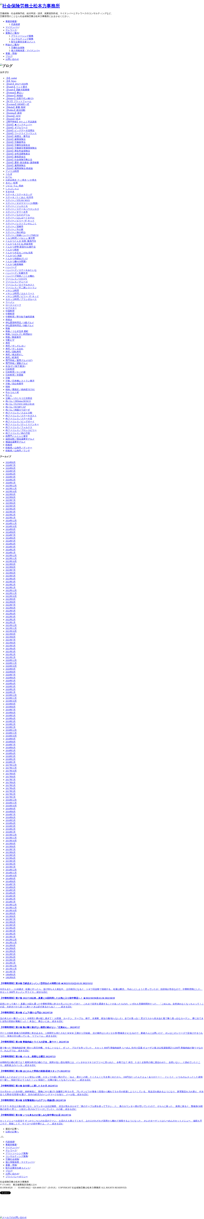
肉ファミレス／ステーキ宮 (19, 418)
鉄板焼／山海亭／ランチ (18, 450)
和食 (8, 328)
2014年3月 (11, 896)
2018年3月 (11, 756)
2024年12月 (11, 520)
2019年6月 (11, 712)
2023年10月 (11, 561)
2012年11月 (11, 942)
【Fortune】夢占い (14, 92)
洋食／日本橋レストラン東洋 (20, 381)
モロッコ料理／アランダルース (21, 299)
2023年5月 (11, 576)
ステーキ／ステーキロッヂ (19, 194)
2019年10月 (11, 701)
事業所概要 (11, 21)
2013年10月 (11, 910)
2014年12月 (11, 870)
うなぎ (9, 174)
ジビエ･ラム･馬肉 (14, 186)
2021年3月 (11, 651)
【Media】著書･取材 (16, 107)
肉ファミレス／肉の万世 (18, 433)
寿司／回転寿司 (13, 351)
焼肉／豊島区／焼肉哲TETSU (20, 389)
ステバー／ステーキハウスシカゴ (22, 209)
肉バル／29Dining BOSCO (18, 401)
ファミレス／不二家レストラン (21, 287)
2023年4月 (11, 579)
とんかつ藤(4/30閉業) (16, 261)
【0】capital (11, 78)
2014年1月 (11, 902)
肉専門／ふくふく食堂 (17, 436)
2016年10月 (11, 806)
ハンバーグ (11, 267)
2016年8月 (11, 811)
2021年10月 (11, 631)
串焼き (9, 319)
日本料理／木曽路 (14, 375)
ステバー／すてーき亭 (17, 212)
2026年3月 (11, 477)
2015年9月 (11, 843)
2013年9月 (11, 913)
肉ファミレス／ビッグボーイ (20, 421)
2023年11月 (11, 558)
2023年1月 (11, 587)
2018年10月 (11, 736)
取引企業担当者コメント (23, 42)
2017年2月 (11, 794)
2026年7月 (11, 465)
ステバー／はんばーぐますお (20, 218)
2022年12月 (11, 590)
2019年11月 (11, 698)
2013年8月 (11, 916)
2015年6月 (11, 852)
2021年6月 (11, 643)
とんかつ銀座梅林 (14, 264)
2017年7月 (11, 779)
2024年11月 (11, 523)
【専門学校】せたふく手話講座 (21, 122)
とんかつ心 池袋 (14, 255)
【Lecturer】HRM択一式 (17, 104)
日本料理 (10, 369)
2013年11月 (11, 907)
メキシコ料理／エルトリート (20, 293)
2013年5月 (11, 925)
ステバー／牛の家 (14, 229)
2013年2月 (11, 934)
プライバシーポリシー (17, 1176)
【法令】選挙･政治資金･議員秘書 (22, 162)
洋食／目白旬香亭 (14, 383)
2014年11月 (11, 873)
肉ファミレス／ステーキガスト (21, 416)
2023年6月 (11, 573)
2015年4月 (11, 858)
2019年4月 (11, 718)
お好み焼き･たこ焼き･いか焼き (21, 180)
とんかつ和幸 (12, 250)
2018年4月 (11, 753)
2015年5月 (11, 855)
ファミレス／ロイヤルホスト (20, 285)
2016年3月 (11, 826)
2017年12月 (11, 765)
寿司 (8, 343)
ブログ (9, 56)
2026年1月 (11, 483)
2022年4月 (11, 614)
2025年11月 (11, 488)
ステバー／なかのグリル (18, 215)
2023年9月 (11, 564)
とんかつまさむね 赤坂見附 (19, 244)
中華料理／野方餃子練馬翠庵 (20, 317)
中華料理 (10, 314)
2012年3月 (11, 960)
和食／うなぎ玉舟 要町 (17, 331)
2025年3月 (11, 512)
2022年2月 (11, 619)
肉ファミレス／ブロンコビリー (21, 430)
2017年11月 (11, 768)
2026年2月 (11, 480)
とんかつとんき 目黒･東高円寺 (21, 241)
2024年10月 (11, 526)
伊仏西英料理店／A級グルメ (20, 322)
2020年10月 (11, 666)
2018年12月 (11, 730)
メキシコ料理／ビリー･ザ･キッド (22, 296)
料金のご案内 (12, 45)
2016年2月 (11, 829)
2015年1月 (11, 867)
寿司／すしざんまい (16, 346)
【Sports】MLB (13, 119)
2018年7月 (11, 745)
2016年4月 (11, 823)
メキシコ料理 (12, 290)
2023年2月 (11, 584)
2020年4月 (11, 683)
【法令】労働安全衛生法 (18, 145)
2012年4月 (11, 957)
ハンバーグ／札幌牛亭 (17, 273)
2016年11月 (11, 803)
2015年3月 (11, 861)
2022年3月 (11, 616)
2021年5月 (11, 646)
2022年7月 (11, 605)
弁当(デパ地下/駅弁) (15, 366)
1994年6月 (11, 974)
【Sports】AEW (13, 116)
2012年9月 (11, 945)
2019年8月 (11, 707)
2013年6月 (11, 922)
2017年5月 (11, 785)
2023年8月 (11, 567)
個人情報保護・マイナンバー (25, 50)
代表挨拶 (15, 24)
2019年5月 (11, 715)
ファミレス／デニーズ (17, 282)
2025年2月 (11, 515)
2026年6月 (11, 468)
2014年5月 (11, 890)
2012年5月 (11, 954)
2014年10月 (11, 875)
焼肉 (8, 386)
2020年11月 (11, 663)
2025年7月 (11, 500)
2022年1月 (11, 622)
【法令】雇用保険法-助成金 (19, 168)
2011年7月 (11, 972)
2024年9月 (11, 529)
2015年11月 (11, 838)
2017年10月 (11, 771)
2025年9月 (11, 494)
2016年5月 (11, 820)
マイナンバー (12, 27)
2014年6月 (11, 887)
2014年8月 (11, 881)
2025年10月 (11, 491)
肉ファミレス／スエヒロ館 (19, 413)
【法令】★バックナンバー (19, 124)
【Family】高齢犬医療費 (17, 90)
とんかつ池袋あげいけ (17, 258)
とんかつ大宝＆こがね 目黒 (19, 253)
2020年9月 (11, 669)
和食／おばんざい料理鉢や (19, 334)
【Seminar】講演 (14, 113)
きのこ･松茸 (12, 183)
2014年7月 (11, 884)
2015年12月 (11, 835)
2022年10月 (11, 596)
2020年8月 (11, 672)
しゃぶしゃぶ (12, 189)
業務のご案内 (12, 33)
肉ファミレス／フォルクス (19, 427)
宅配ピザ (10, 340)
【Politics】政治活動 (15, 110)
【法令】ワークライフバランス (21, 133)
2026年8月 (11, 462)
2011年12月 (11, 966)
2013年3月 (11, 931)
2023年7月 (11, 570)
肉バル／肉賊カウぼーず (18, 410)
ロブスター (11, 308)
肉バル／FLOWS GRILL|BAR (20, 404)
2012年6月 (11, 951)
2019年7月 (11, 710)
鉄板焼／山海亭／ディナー (19, 448)
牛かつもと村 (12, 392)
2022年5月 (11, 611)
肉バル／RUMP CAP (16, 407)
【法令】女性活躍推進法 (18, 154)
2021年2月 (11, 654)
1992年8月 (11, 977)
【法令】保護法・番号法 (18, 136)
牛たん (9, 395)
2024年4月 (11, 544)
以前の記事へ (12, 1132)
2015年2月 (11, 864)
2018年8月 (11, 742)
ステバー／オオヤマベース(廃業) (22, 203)
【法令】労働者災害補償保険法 (21, 148)
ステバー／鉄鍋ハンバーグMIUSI (22, 235)
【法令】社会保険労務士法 (19, 159)
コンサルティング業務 (22, 39)
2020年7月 (11, 675)
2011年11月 (11, 969)
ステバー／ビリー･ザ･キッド (20, 221)
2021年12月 (11, 625)
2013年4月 (11, 928)
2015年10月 (11, 841)
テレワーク (11, 30)
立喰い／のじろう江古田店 (19, 398)
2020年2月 (11, 689)
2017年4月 (11, 788)
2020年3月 (11, 686)
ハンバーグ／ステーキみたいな (21, 270)
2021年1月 (11, 657)
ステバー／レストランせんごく (21, 223)
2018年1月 (11, 762)
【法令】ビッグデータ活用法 (20, 130)
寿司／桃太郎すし (14, 354)
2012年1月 (11, 963)
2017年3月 (11, 791)
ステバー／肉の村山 (16, 232)
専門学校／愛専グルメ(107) (19, 360)
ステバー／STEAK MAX (18, 200)
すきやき (10, 191)
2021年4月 (11, 648)
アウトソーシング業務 (22, 36)
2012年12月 (11, 940)
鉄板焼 (9, 445)
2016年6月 (11, 817)
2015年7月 (11, 849)
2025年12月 (11, 485)
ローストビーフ (13, 305)
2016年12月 (11, 800)
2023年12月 (11, 555)
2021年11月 (11, 628)
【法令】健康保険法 (16, 139)
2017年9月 (11, 774)
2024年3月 (11, 547)
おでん (9, 177)
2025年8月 (11, 497)
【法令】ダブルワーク (17, 127)
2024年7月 (11, 535)
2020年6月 (11, 678)
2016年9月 (11, 809)
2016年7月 (11, 814)
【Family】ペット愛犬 (16, 87)
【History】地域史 (14, 95)
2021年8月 (11, 637)
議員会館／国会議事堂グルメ (20, 439)
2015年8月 (11, 846)
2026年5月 (11, 471)
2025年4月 (11, 509)
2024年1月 (11, 552)
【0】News (11, 81)
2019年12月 (11, 695)
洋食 (8, 378)
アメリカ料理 (12, 171)
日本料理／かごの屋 (16, 372)
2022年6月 (11, 608)
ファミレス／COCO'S (16, 279)
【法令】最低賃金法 (16, 156)
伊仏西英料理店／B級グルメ (20, 325)
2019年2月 (11, 724)
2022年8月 (11, 602)
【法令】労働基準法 (16, 142)
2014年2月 (11, 899)
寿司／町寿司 (12, 357)
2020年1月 (11, 692)
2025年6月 (11, 503)
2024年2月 (11, 550)
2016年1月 (11, 832)
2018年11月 (11, 733)
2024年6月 (11, 538)
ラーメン (10, 302)
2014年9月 (11, 878)
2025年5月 (11, 506)
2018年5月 (11, 750)
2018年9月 (11, 739)
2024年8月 (11, 532)
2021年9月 (11, 634)
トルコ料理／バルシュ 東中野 (20, 238)
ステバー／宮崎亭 (14, 226)
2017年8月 (11, 777)
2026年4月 (11, 474)
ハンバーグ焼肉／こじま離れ (20, 276)
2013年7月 (11, 919)
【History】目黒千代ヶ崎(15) (19, 98)
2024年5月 (11, 541)
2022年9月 (11, 599)
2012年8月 (11, 948)
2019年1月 (11, 727)
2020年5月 (11, 680)
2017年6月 (11, 782)
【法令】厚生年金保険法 (18, 151)
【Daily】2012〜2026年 (17, 84)
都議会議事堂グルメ (16, 442)
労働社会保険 (17, 47)
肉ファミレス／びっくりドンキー (22, 424)
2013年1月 (11, 937)
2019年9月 (11, 704)
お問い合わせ (12, 59)
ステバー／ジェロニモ (17, 206)
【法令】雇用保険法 (16, 165)
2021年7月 (11, 640)
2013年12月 (11, 905)
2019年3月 (11, 721)
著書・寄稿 (11, 53)
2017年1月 (11, 797)
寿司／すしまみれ (14, 349)
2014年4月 (11, 893)
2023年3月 (11, 582)
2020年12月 (11, 660)
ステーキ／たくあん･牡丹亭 (19, 197)
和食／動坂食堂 (13, 337)
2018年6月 (11, 747)
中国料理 (10, 311)
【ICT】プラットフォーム (18, 101)
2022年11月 (11, 593)
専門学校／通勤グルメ (17, 363)
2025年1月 (11, 518)
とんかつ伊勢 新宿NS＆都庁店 (21, 247)
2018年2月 (11, 759)
